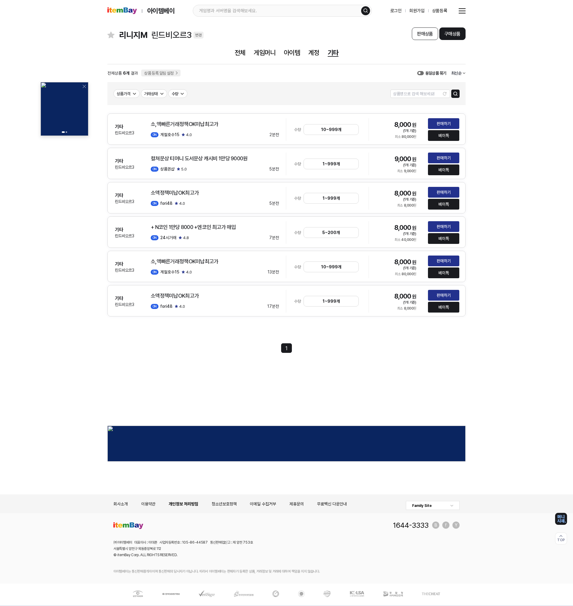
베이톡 (443, 135)
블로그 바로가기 (435, 525)
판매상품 (425, 34)
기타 (333, 52)
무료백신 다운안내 (332, 504)
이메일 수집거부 (263, 504)
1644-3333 (411, 525)
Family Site (422, 506)
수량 (175, 93)
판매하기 (444, 123)
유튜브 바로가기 (456, 525)
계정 (313, 52)
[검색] (365, 10)
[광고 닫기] (84, 86)
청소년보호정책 (224, 504)
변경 (198, 35)
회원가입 (416, 10)
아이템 (292, 52)
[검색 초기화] (444, 94)
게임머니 (264, 52)
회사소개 (120, 504)
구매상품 (452, 34)
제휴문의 (296, 504)
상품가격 (123, 93)
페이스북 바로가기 (445, 525)
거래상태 (151, 93)
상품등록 (439, 10)
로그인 (396, 10)
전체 (240, 52)
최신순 (456, 73)
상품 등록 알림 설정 (159, 73)
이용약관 (148, 504)
